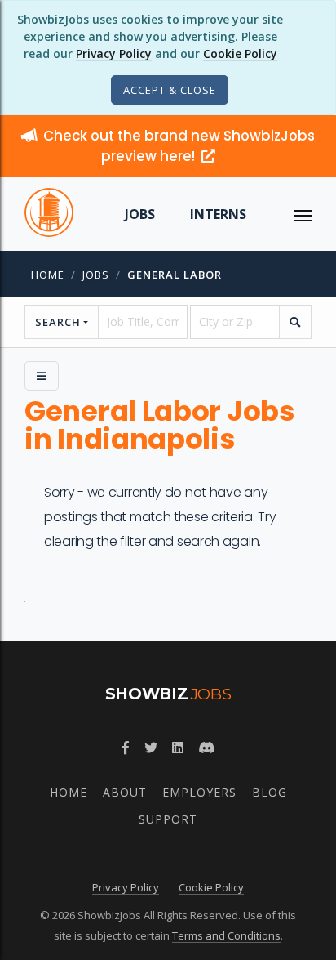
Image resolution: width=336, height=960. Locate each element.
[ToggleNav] (303, 214)
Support (168, 819)
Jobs (140, 214)
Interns (218, 214)
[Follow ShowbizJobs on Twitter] (150, 748)
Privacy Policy (114, 53)
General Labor (174, 274)
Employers (199, 792)
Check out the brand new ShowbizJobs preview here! (179, 146)
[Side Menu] (41, 376)
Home (47, 274)
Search (58, 322)
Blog (269, 792)
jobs (95, 274)
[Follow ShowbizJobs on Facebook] (126, 748)
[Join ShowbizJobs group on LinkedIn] (177, 748)
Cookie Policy (240, 53)
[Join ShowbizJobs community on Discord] (206, 748)
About (125, 792)
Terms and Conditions (226, 935)
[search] (295, 322)
